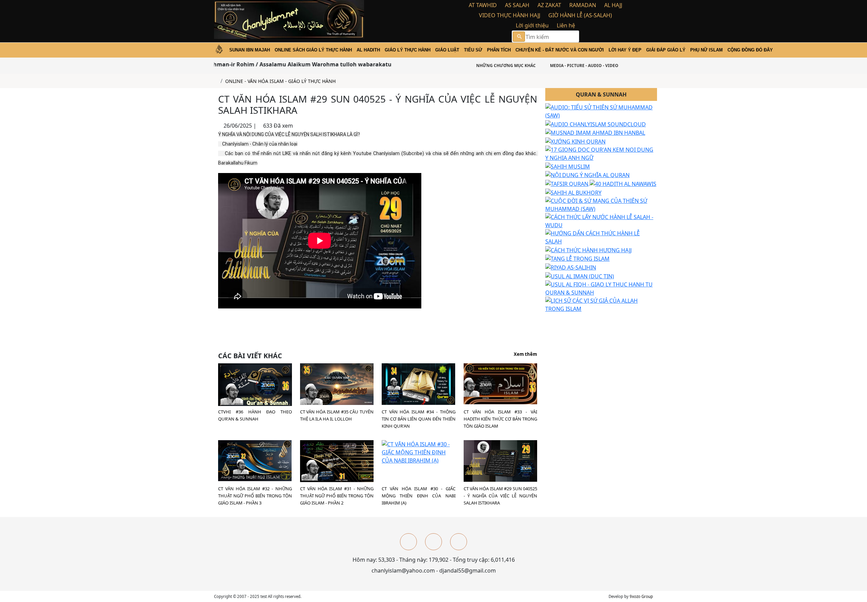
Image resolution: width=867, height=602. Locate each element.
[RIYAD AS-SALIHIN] (570, 267)
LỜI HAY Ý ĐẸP (625, 49)
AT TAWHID (483, 5)
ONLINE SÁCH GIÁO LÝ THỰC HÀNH (313, 49)
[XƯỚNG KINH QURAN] (575, 141)
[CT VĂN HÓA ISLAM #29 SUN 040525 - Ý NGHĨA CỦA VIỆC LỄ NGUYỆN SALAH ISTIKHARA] (500, 460)
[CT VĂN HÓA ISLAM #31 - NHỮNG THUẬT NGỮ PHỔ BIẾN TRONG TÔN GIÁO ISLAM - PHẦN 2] (337, 460)
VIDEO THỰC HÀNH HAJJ (509, 15)
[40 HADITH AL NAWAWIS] (623, 183)
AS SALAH (517, 5)
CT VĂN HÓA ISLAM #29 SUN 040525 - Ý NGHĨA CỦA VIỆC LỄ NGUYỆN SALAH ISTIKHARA (500, 496)
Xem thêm (525, 354)
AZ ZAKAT (549, 5)
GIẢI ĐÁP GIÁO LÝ (665, 49)
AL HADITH (368, 49)
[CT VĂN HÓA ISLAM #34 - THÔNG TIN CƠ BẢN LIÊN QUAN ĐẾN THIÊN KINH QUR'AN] (418, 383)
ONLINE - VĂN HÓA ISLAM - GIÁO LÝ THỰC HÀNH (280, 81)
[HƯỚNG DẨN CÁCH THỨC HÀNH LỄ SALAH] (601, 236)
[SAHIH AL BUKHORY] (573, 192)
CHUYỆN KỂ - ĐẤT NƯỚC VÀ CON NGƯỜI (559, 49)
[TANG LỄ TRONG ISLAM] (577, 258)
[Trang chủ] (216, 81)
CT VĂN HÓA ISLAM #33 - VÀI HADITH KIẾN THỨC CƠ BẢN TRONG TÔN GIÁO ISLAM (500, 419)
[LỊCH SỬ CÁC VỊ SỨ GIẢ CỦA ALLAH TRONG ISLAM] (601, 304)
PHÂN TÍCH (499, 49)
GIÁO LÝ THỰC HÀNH (407, 49)
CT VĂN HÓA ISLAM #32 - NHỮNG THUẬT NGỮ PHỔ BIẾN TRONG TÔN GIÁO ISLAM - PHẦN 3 (255, 496)
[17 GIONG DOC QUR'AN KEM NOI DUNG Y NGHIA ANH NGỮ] (601, 153)
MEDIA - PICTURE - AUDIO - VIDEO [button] (583, 65)
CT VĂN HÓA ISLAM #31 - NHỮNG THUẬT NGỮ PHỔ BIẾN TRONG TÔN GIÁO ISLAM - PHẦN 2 (337, 496)
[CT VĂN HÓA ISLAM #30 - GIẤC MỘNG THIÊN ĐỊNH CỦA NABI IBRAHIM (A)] (419, 451)
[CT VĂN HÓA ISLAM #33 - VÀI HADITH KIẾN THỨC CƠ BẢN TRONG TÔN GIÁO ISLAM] (500, 383)
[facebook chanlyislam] (408, 541)
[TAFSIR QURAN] (567, 183)
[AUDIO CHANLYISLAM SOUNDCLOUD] (595, 123)
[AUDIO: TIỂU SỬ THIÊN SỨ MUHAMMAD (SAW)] (601, 110)
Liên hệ (566, 25)
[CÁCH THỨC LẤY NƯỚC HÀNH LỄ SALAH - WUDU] (601, 220)
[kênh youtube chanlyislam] (433, 541)
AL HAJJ (613, 5)
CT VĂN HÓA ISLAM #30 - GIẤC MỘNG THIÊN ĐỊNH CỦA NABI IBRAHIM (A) (419, 496)
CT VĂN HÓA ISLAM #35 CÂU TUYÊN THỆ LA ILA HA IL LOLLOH (337, 415)
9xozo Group (641, 596)
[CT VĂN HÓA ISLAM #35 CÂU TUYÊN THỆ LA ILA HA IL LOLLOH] (337, 383)
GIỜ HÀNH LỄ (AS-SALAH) (580, 15)
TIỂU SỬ (473, 49)
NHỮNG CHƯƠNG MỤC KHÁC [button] (505, 65)
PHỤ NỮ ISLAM (706, 49)
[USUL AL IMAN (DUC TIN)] (579, 275)
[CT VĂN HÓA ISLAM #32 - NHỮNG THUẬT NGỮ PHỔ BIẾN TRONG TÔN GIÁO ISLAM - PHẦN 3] (255, 460)
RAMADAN (582, 5)
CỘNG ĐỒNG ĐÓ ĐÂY (750, 49)
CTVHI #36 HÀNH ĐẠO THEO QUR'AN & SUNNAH (255, 415)
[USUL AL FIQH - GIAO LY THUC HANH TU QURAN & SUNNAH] (601, 288)
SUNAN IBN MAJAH (249, 49)
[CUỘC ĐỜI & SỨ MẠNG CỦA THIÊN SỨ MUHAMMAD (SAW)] (601, 204)
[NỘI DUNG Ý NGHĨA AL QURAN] (587, 174)
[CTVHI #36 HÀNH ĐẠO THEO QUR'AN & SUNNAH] (255, 385)
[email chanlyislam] (458, 541)
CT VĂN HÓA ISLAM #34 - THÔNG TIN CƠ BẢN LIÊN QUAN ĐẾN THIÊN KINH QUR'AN (419, 419)
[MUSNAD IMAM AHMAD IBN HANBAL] (595, 132)
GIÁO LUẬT (447, 49)
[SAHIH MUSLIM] (567, 166)
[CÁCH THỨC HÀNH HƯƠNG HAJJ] (588, 249)
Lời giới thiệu (532, 25)
